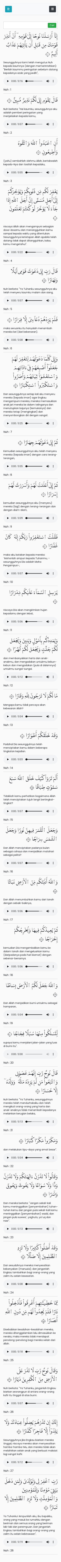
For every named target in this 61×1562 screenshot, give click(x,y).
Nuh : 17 (8, 920)
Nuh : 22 (8, 1166)
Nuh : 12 (8, 685)
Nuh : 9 (7, 527)
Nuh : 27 (8, 1471)
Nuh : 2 (7, 133)
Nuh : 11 (7, 630)
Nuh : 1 (7, 90)
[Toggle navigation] (52, 9)
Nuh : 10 (8, 582)
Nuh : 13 (8, 725)
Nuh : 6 (7, 348)
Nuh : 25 (8, 1360)
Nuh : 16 (8, 871)
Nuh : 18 (8, 975)
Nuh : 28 (8, 1550)
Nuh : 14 (8, 768)
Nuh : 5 (7, 309)
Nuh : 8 (7, 475)
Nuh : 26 (8, 1412)
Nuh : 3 (7, 181)
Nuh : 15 (8, 820)
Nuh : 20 (8, 1063)
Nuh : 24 (8, 1292)
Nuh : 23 (8, 1237)
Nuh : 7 (7, 432)
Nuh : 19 (8, 1023)
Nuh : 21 (8, 1130)
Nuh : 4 (7, 261)
